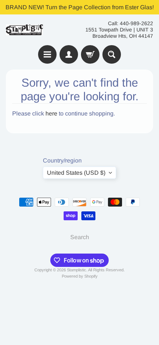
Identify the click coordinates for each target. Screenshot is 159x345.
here (51, 113)
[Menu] (47, 54)
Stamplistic (76, 270)
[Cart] (90, 54)
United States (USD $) (76, 173)
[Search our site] (111, 54)
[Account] (69, 54)
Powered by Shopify (80, 276)
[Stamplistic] (24, 29)
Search (79, 237)
